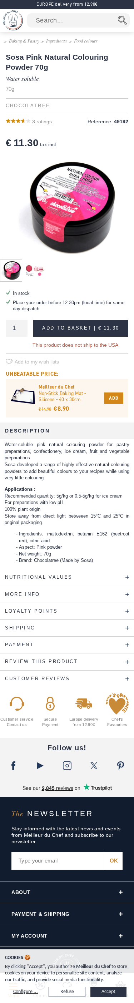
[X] (93, 766)
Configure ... (25, 991)
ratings (42, 121)
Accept (108, 991)
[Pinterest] (120, 766)
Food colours (86, 41)
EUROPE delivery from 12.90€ (67, 4)
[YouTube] (40, 766)
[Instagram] (67, 766)
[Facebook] (13, 766)
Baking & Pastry (24, 41)
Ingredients (56, 41)
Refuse (67, 991)
